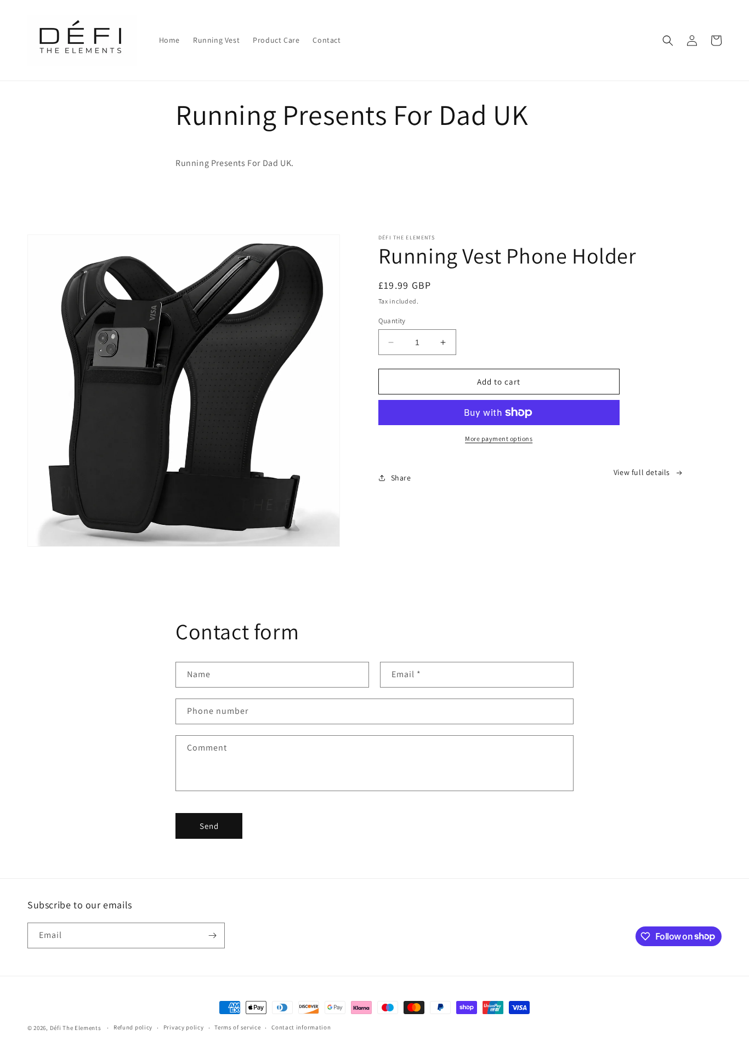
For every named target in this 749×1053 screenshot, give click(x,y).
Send (209, 826)
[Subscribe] (212, 935)
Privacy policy (183, 1027)
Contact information (301, 1027)
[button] (668, 40)
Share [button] (401, 478)
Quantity (392, 320)
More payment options (498, 438)
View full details (642, 472)
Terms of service (237, 1027)
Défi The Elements (75, 1028)
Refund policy (133, 1027)
